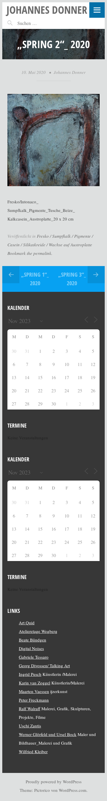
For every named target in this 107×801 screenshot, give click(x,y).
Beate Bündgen (32, 640)
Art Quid (27, 622)
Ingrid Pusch (30, 674)
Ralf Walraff (29, 708)
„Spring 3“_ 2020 (72, 279)
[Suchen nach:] (39, 23)
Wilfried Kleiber (33, 751)
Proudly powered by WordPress (54, 781)
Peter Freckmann (34, 700)
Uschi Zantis (30, 726)
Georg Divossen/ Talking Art (44, 665)
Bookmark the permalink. (30, 253)
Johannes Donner (47, 9)
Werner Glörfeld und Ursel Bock (47, 734)
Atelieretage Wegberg (38, 631)
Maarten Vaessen (34, 691)
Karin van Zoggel (34, 683)
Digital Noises (31, 648)
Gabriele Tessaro (34, 657)
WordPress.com (72, 790)
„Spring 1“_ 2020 (35, 279)
